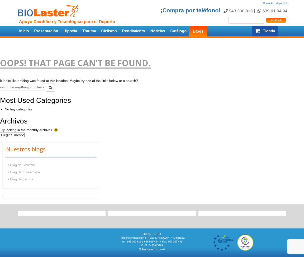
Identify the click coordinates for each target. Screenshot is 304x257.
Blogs (198, 31)
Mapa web (281, 3)
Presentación (46, 31)
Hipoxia (70, 31)
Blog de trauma (21, 179)
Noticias (157, 31)
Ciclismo (109, 31)
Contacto (268, 3)
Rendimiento (133, 31)
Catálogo (178, 31)
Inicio (24, 31)
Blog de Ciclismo (22, 165)
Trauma (89, 31)
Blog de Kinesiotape (25, 172)
